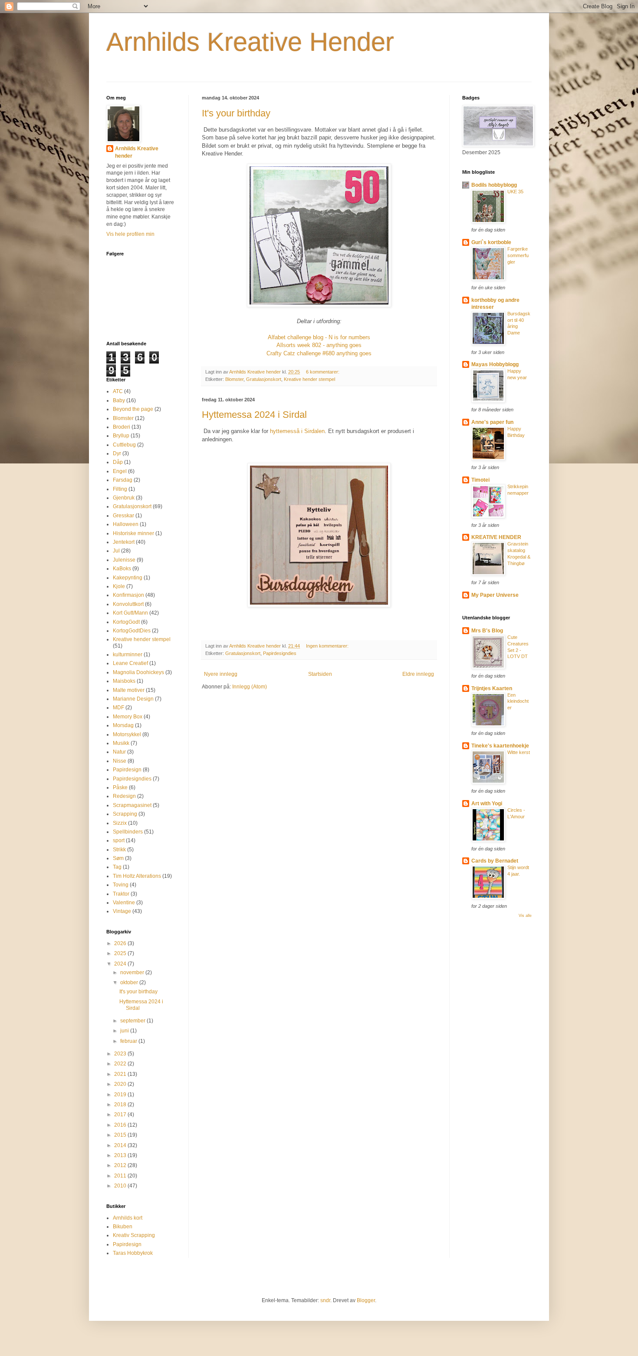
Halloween (125, 524)
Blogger (366, 1300)
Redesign (124, 796)
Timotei (480, 480)
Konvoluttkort (128, 604)
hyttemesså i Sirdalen (297, 431)
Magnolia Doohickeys (138, 672)
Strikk (119, 850)
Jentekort (124, 542)
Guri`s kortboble (491, 242)
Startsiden (320, 674)
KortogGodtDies (132, 631)
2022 (121, 1064)
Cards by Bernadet (494, 861)
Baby (119, 400)
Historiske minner (133, 533)
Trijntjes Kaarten (491, 688)
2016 (121, 1125)
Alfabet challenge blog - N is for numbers (319, 337)
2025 (121, 953)
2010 (121, 1186)
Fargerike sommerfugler (518, 255)
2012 (121, 1165)
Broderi (121, 427)
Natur (119, 752)
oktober (129, 982)
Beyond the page (133, 409)
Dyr (117, 453)
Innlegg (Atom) (249, 687)
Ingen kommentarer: (328, 645)
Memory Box (127, 717)
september (133, 1021)
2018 (121, 1104)
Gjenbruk (124, 498)
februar (129, 1041)
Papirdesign (127, 770)
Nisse (119, 761)
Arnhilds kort (127, 1218)
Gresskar (123, 516)
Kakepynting (127, 578)
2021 (121, 1074)
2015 (121, 1135)
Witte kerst (518, 752)
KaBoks (122, 569)
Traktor (121, 894)
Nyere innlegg (220, 674)
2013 (121, 1155)
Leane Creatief (130, 663)
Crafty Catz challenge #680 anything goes (319, 353)
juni (125, 1031)
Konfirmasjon (128, 595)
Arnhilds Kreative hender (136, 152)
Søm (118, 858)
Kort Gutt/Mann (130, 613)
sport (119, 840)
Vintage (122, 911)
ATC (118, 391)
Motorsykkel (127, 734)
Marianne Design (133, 699)
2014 (121, 1145)
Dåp (118, 462)
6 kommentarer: (323, 371)
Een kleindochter (518, 701)
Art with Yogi (486, 803)
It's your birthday (236, 113)
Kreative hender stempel (309, 379)
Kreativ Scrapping (134, 1235)
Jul (116, 551)
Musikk (121, 743)
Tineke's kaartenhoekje (500, 746)
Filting (120, 489)
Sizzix (120, 823)
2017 (121, 1114)
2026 (121, 943)
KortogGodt (126, 622)
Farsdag (122, 480)
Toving (120, 885)
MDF (118, 707)
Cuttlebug (124, 445)
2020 (121, 1084)
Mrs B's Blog (487, 631)
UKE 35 (515, 191)
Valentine (124, 903)
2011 (121, 1176)
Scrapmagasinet (132, 805)
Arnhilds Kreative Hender (250, 41)
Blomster (234, 379)
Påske (120, 787)
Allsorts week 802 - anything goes (319, 345)
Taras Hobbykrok (133, 1253)
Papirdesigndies (279, 653)
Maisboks (124, 681)
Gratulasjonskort (263, 379)
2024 (121, 964)
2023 (121, 1054)
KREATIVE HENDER (496, 537)
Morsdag (123, 725)
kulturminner (127, 655)
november (132, 972)
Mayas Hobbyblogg (495, 364)
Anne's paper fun (492, 422)
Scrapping (125, 814)
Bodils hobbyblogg (494, 185)
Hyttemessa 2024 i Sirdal (254, 414)
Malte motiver (129, 690)
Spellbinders (128, 832)
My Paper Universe (495, 595)
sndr (325, 1300)
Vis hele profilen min (130, 234)
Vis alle (525, 915)
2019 (121, 1094)
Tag (117, 867)
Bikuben (122, 1227)
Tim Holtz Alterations (137, 876)
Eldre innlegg (418, 674)
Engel (120, 471)
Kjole (119, 586)
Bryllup (121, 436)
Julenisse (124, 560)
